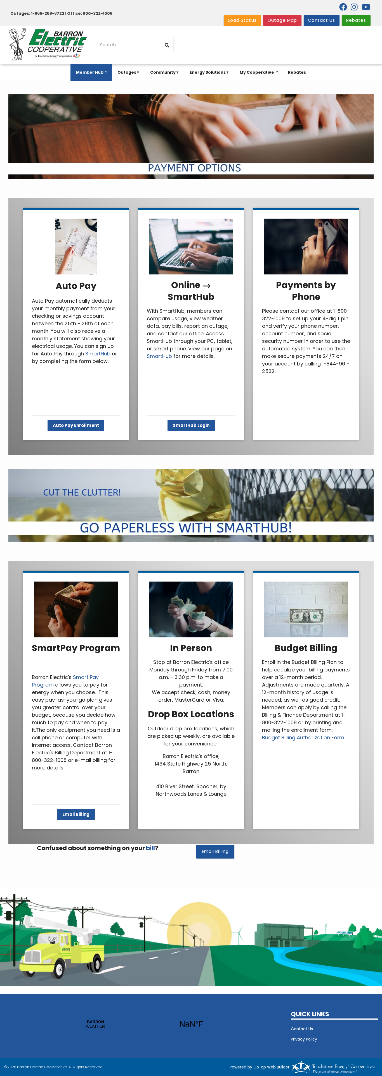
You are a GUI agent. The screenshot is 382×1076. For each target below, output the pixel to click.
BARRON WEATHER (143, 1024)
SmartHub (97, 353)
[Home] (47, 45)
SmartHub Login (191, 426)
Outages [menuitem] (125, 75)
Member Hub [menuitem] (88, 75)
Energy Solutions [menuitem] (206, 75)
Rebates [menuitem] (297, 72)
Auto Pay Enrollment (76, 426)
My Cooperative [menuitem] (255, 75)
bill (150, 848)
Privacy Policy (304, 1039)
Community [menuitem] (161, 75)
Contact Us (302, 1029)
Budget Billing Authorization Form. (304, 737)
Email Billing (75, 814)
